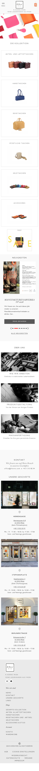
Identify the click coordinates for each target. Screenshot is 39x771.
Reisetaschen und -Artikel (19, 717)
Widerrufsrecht (20, 755)
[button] (11, 328)
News (8, 693)
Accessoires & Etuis (15, 723)
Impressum (19, 761)
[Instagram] (7, 681)
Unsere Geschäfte (15, 698)
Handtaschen (13, 715)
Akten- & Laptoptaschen (18, 712)
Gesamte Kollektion (16, 710)
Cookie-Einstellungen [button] (23, 752)
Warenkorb (11, 734)
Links (8, 700)
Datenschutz (13, 758)
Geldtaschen (12, 720)
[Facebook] (11, 681)
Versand (28, 758)
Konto (9, 732)
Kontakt (10, 695)
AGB (6, 752)
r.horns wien (20, 10)
